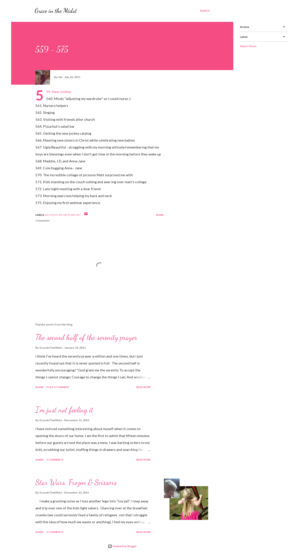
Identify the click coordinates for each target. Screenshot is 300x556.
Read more (143, 387)
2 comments (55, 531)
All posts (51, 214)
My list (76, 214)
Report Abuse (248, 46)
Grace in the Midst (56, 10)
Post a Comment (58, 387)
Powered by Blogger (124, 546)
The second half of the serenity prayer (86, 337)
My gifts (64, 214)
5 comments (55, 459)
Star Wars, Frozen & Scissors (76, 482)
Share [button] (160, 214)
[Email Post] (86, 214)
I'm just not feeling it (64, 409)
